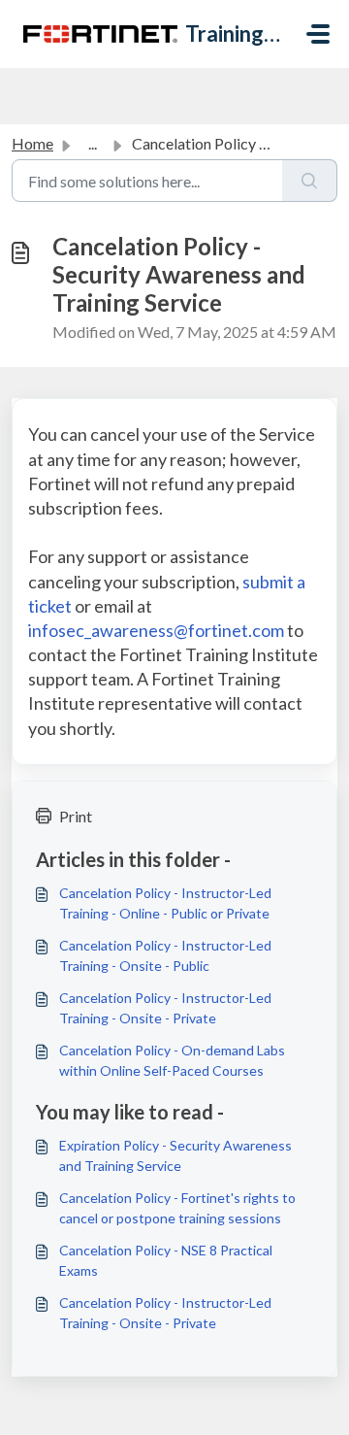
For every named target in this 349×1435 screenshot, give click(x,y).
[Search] (309, 180)
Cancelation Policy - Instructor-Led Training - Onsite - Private (165, 1007)
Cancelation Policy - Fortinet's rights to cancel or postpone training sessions (177, 1207)
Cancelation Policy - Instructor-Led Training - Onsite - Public (165, 955)
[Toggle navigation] (318, 34)
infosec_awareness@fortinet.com (156, 630)
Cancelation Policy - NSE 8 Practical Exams (165, 1260)
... (92, 143)
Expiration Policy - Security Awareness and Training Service (175, 1155)
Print (75, 816)
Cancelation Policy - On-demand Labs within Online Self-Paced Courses (172, 1060)
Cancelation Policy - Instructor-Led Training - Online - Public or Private (165, 902)
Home (32, 143)
